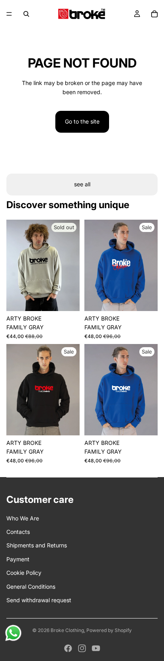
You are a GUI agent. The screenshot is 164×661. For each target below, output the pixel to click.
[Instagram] (82, 648)
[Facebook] (68, 648)
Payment (17, 559)
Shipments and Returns (36, 545)
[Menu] (9, 14)
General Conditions (30, 586)
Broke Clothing (67, 630)
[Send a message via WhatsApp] (13, 633)
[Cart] (154, 14)
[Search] (26, 14)
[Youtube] (96, 648)
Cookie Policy (23, 572)
